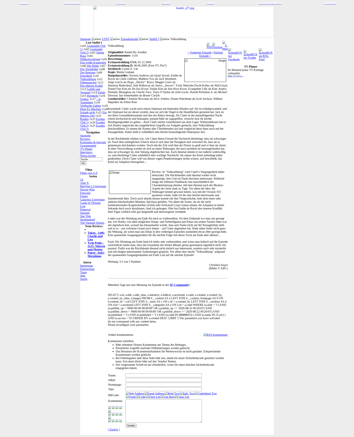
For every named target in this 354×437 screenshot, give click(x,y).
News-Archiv (88, 155)
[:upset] (117, 414)
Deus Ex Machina (90, 109)
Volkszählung (88, 79)
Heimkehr (92, 95)
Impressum (86, 265)
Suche (83, 279)
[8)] (120, 407)
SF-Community (179, 284)
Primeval (85, 209)
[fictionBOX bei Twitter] (251, 53)
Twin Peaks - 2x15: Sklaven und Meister (96, 246)
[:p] (109, 411)
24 (81, 179)
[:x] (120, 421)
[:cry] (113, 421)
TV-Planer (86, 149)
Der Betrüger (88, 72)
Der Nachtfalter (89, 69)
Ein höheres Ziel (93, 114)
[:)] (109, 407)
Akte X (84, 183)
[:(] (117, 421)
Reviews (85, 139)
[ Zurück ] (114, 429)
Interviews (86, 152)
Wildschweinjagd (90, 59)
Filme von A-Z (89, 173)
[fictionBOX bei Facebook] (235, 53)
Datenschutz (87, 269)
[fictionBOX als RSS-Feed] (266, 53)
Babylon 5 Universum (93, 186)
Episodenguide (129, 39)
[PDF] (209, 44)
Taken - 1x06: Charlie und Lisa (96, 236)
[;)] (117, 407)
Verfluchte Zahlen (90, 105)
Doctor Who (87, 189)
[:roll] (109, 414)
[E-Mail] (225, 44)
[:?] (109, 421)
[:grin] (113, 407)
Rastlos (84, 119)
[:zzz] (120, 414)
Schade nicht (87, 112)
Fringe (84, 196)
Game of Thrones (90, 202)
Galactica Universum (92, 199)
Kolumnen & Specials (93, 142)
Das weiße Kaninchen (93, 62)
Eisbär (101, 92)
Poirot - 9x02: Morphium (96, 254)
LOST (106, 39)
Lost (82, 206)
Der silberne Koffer (91, 85)
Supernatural (87, 219)
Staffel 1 (154, 39)
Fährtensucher (88, 82)
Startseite (85, 39)
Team (83, 272)
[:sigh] (109, 418)
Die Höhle (93, 65)
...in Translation (90, 101)
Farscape (85, 192)
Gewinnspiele (88, 145)
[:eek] (113, 414)
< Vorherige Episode (199, 52)
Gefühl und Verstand (90, 91)
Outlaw (84, 99)
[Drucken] (217, 44)
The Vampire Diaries (92, 222)
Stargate (85, 212)
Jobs (82, 275)
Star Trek (85, 216)
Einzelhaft (86, 75)
